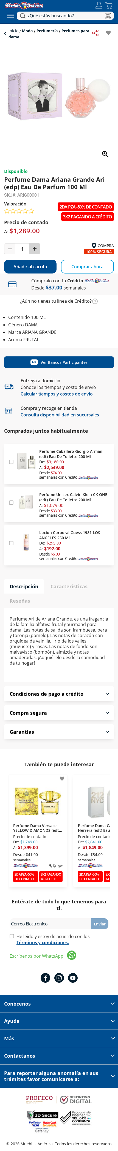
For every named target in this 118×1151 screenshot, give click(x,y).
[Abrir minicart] (109, 5)
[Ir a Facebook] (45, 978)
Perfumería (47, 30)
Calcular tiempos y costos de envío (57, 394)
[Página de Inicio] (24, 5)
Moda (27, 30)
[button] (99, 5)
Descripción (24, 586)
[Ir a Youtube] (73, 978)
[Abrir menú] (10, 15)
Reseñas (20, 600)
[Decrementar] (9, 248)
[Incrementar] (34, 248)
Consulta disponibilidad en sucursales (60, 415)
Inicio (14, 30)
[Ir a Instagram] (59, 978)
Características (69, 586)
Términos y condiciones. (42, 942)
